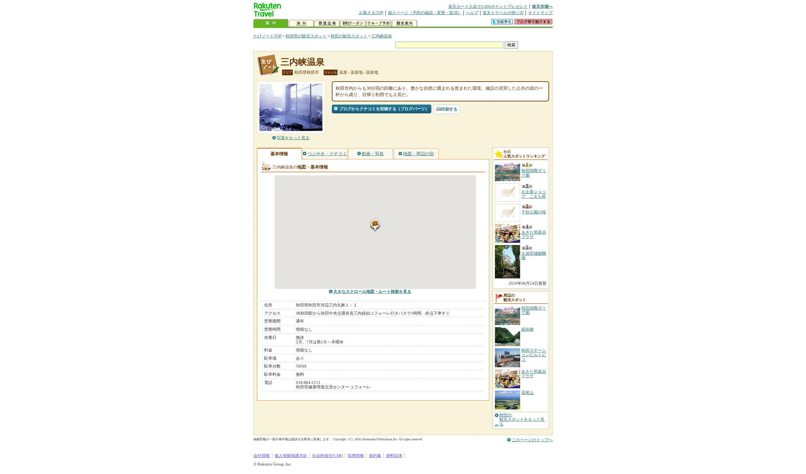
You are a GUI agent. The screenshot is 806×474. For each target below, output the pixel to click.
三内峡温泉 (382, 36)
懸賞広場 (327, 23)
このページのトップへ (532, 439)
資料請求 (394, 455)
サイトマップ (540, 12)
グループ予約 (378, 23)
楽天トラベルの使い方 (503, 12)
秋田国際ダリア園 (533, 310)
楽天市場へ (542, 6)
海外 (301, 23)
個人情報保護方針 (291, 455)
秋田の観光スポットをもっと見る (521, 419)
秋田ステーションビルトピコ (533, 355)
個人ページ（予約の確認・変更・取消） (425, 12)
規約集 (375, 455)
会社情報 (261, 455)
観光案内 (404, 23)
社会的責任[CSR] (327, 455)
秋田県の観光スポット (306, 36)
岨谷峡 (527, 329)
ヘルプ (472, 12)
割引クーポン (353, 23)
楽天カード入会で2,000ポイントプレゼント (488, 6)
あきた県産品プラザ (533, 373)
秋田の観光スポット (349, 36)
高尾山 (527, 392)
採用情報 (356, 455)
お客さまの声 (371, 12)
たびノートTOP (267, 36)
